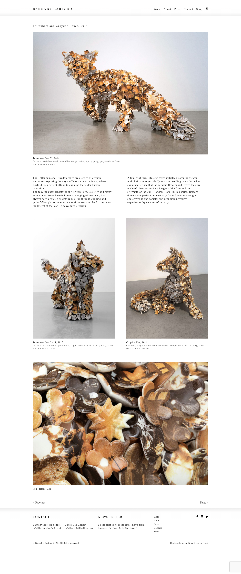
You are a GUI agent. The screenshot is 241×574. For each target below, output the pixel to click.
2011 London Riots (158, 191)
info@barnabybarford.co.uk (47, 528)
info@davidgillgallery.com (79, 528)
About (167, 9)
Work (157, 9)
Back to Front (201, 543)
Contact (188, 9)
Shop (199, 9)
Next (203, 502)
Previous (40, 502)
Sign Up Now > (128, 528)
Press (177, 9)
